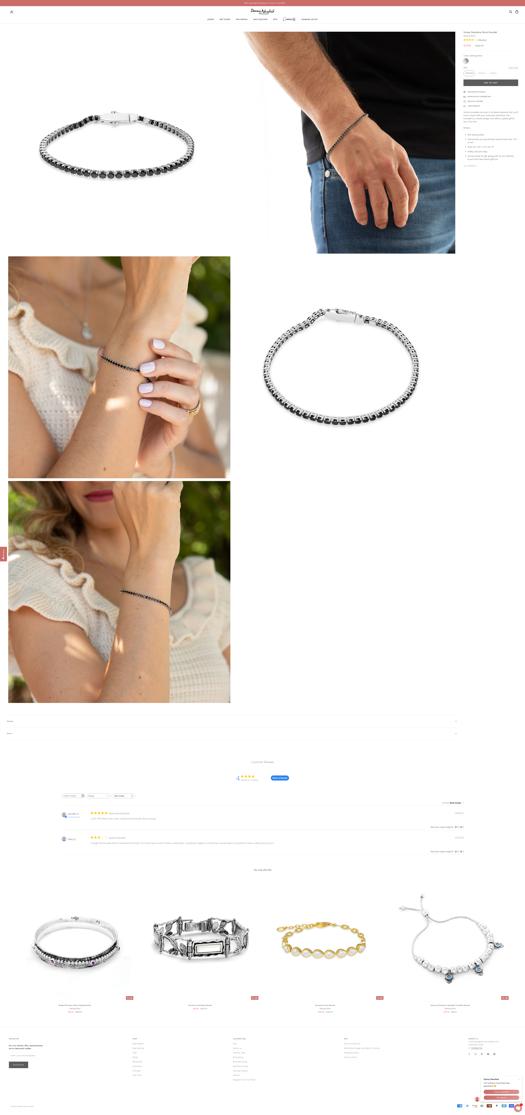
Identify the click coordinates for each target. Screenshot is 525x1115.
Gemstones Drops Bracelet (325, 1005)
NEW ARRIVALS (241, 19)
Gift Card (137, 1075)
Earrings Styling (240, 1070)
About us (237, 1048)
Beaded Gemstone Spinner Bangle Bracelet (75, 1005)
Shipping (10, 721)
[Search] (510, 11)
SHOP (135, 1039)
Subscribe (18, 1065)
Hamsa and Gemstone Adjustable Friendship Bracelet (450, 1005)
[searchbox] (70, 796)
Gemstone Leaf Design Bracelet (200, 1005)
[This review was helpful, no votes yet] (456, 827)
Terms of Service (352, 1043)
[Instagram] (475, 1054)
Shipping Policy (351, 1052)
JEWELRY (211, 19)
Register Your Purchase (244, 1079)
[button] (518, 1108)
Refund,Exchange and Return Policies (361, 1048)
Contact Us (476, 1048)
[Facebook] (469, 1054)
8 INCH (482, 73)
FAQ (235, 1043)
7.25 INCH (469, 73)
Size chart (513, 67)
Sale (135, 1052)
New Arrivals (138, 1048)
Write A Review (279, 778)
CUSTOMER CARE (239, 1039)
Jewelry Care (239, 1052)
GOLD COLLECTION (260, 19)
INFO (346, 1039)
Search (236, 1075)
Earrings (136, 1070)
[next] (516, 944)
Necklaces (138, 1061)
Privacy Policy (350, 1057)
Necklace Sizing (240, 1066)
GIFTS (275, 19)
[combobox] (98, 796)
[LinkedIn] (494, 1054)
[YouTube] (488, 1054)
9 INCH (493, 73)
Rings (135, 1057)
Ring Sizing (238, 1057)
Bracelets (137, 1066)
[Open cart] (517, 11)
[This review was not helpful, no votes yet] (461, 827)
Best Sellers (138, 1043)
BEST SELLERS (225, 19)
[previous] (8, 944)
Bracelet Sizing (240, 1061)
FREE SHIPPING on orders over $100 (264, 3)
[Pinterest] (482, 1054)
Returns (9, 733)
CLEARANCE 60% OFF (309, 19)
